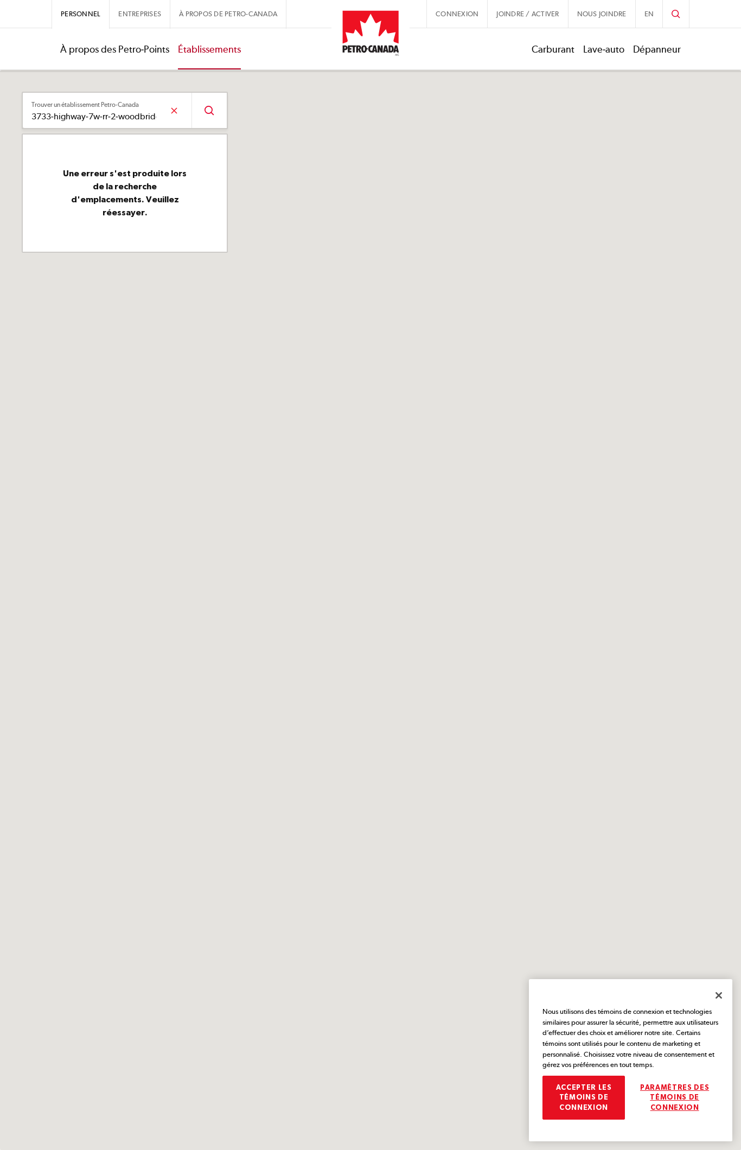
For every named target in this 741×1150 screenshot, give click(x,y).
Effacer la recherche (173, 110)
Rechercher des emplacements (209, 110)
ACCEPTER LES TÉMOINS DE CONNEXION (584, 1097)
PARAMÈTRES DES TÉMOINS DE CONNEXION (674, 1097)
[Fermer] (719, 995)
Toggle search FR (676, 14)
